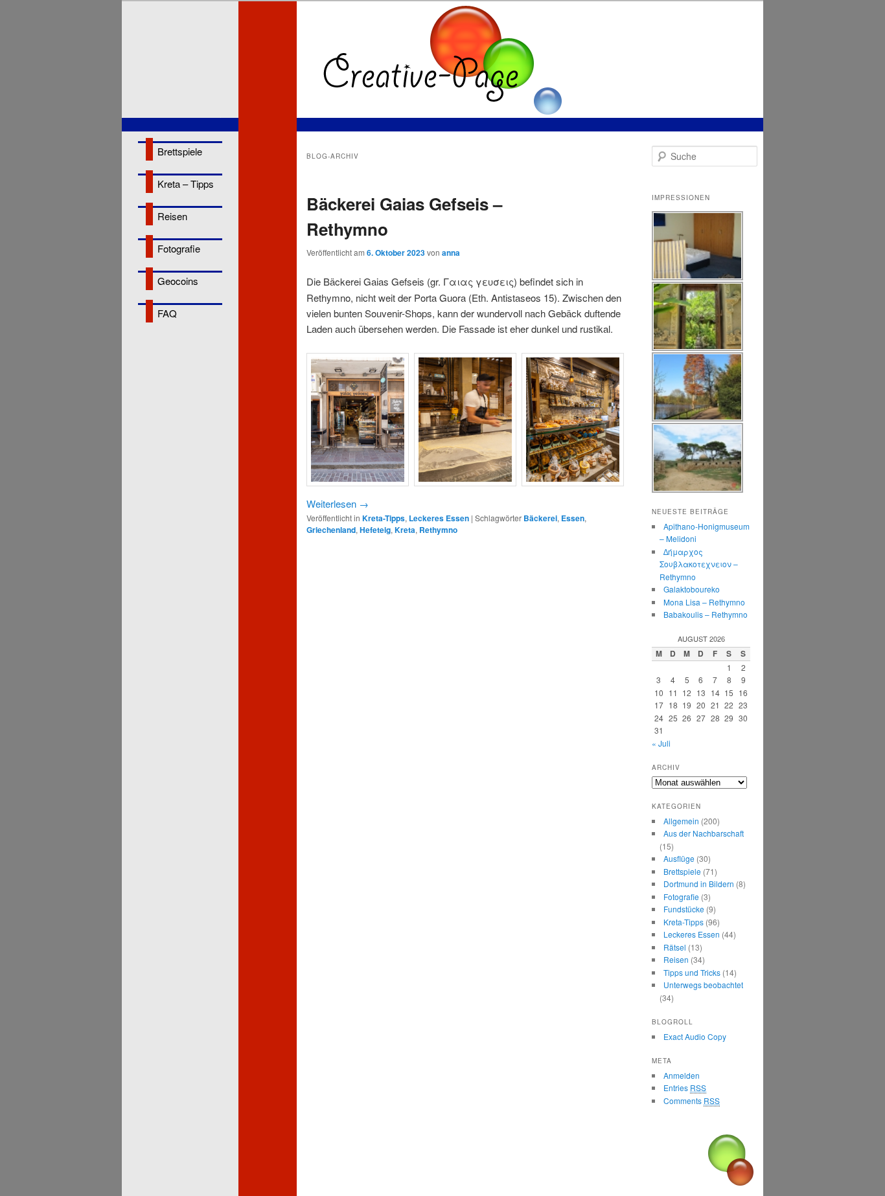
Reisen (172, 216)
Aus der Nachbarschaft (703, 833)
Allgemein (681, 820)
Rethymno (438, 530)
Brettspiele (179, 151)
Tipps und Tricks (691, 972)
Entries (684, 1087)
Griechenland (331, 530)
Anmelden (681, 1075)
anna (451, 252)
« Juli (661, 743)
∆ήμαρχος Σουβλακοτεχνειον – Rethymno (699, 564)
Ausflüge (679, 858)
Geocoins (177, 281)
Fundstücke (683, 908)
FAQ (167, 313)
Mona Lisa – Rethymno (704, 601)
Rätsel (674, 947)
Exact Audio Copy (694, 1036)
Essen (572, 518)
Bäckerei (540, 518)
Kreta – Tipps (185, 183)
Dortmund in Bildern (698, 883)
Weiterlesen (337, 503)
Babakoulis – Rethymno (705, 614)
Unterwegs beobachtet (703, 984)
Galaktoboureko (691, 588)
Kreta (405, 530)
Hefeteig (375, 530)
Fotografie (178, 248)
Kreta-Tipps (383, 518)
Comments (691, 1100)
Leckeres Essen (439, 518)
